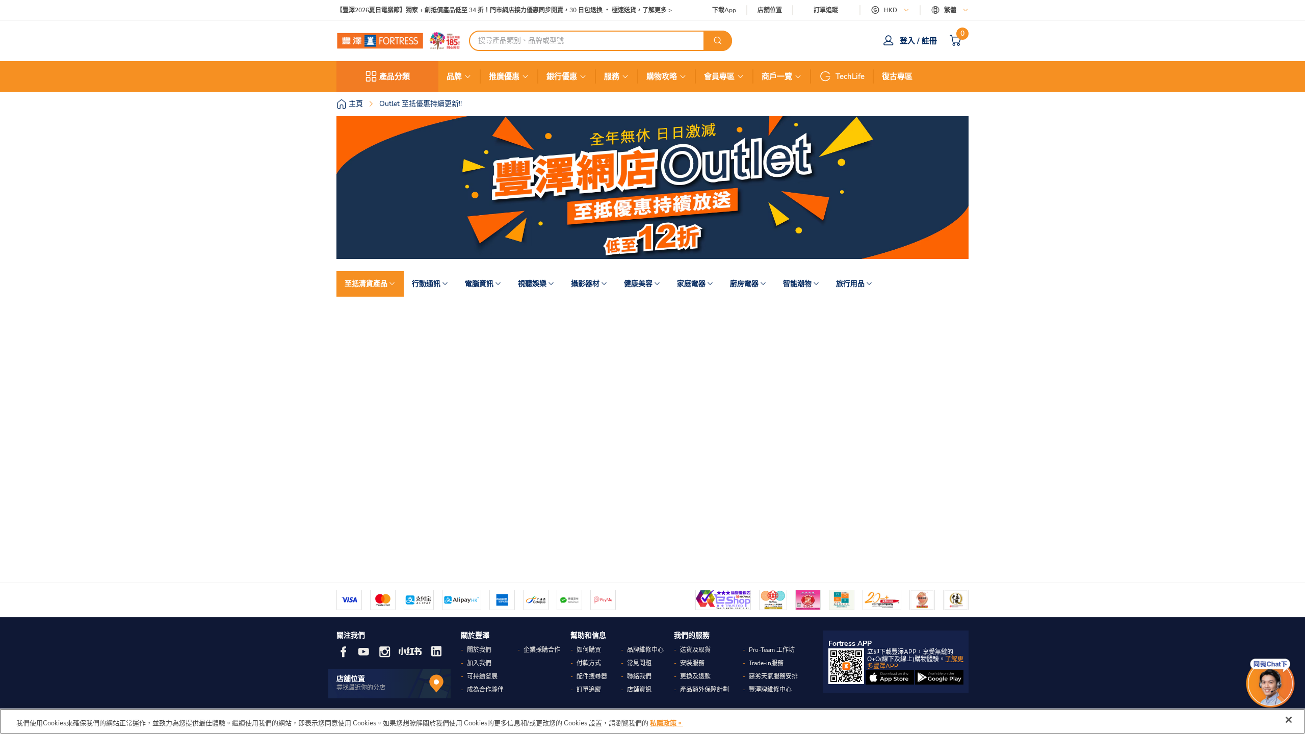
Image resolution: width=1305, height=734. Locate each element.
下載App (724, 10)
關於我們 (479, 650)
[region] (652, 721)
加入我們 (479, 663)
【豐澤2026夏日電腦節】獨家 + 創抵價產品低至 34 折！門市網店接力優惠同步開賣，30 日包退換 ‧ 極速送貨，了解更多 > (504, 10)
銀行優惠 (561, 76)
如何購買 (589, 650)
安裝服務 (692, 663)
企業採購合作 (542, 650)
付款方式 (589, 663)
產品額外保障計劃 (704, 690)
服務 (611, 76)
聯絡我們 (639, 676)
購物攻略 (661, 76)
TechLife (850, 76)
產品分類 (394, 76)
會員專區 (719, 76)
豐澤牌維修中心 (770, 690)
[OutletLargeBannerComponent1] (652, 187)
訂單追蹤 (826, 10)
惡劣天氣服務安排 (773, 676)
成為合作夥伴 (485, 690)
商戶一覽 (777, 76)
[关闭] (1288, 720)
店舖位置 (770, 10)
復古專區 (897, 76)
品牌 (454, 76)
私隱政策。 (666, 723)
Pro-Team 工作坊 (772, 650)
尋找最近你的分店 (360, 688)
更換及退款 (695, 676)
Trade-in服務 (766, 663)
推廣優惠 (504, 76)
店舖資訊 (639, 690)
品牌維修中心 (645, 650)
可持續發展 (482, 676)
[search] (717, 41)
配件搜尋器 (592, 676)
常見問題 (639, 663)
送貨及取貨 (695, 650)
